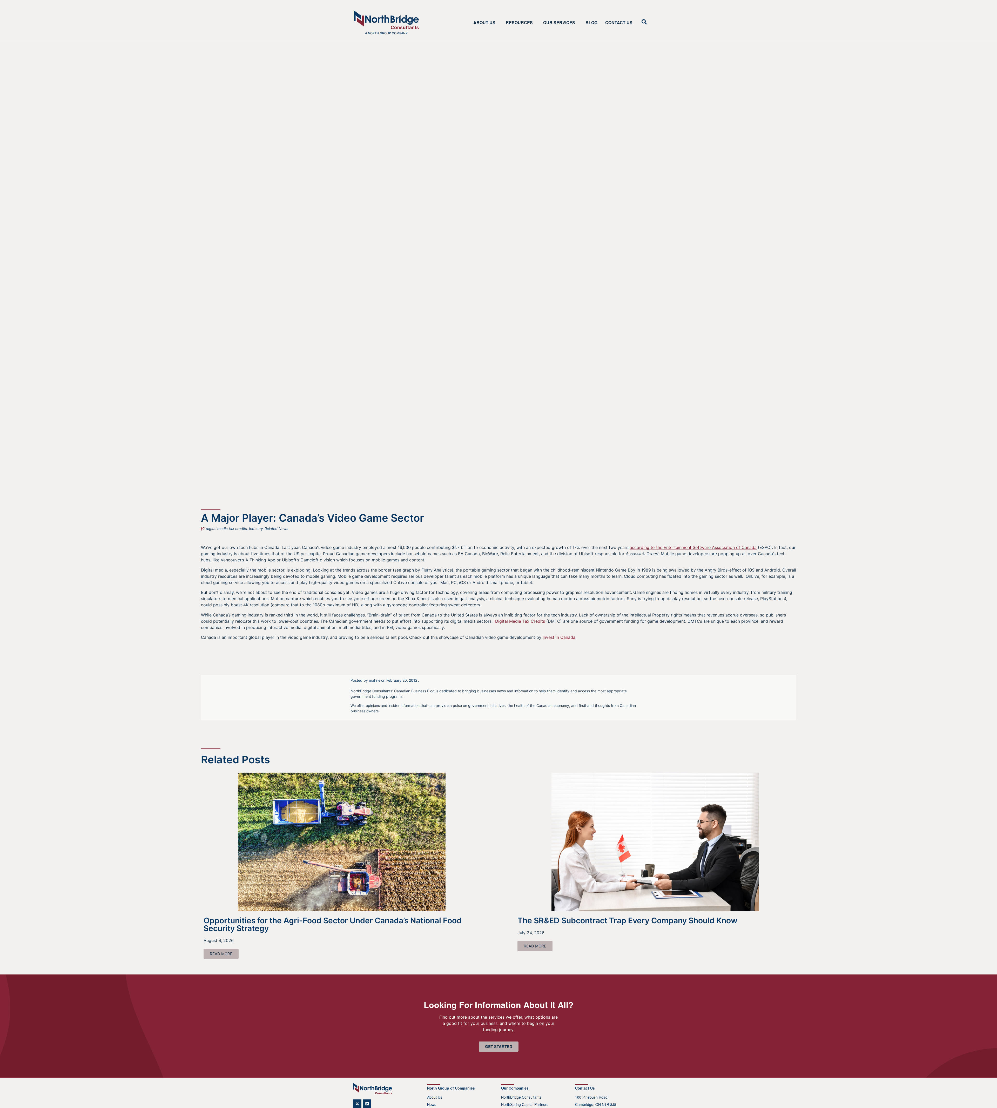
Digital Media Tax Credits (520, 621)
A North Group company (386, 33)
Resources (519, 22)
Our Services (559, 22)
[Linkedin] (367, 1103)
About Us (484, 22)
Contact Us (618, 22)
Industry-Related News (268, 528)
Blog (591, 22)
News (431, 1104)
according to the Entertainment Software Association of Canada (693, 547)
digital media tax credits (226, 528)
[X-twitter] (357, 1103)
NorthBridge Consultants (521, 1097)
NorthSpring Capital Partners (524, 1104)
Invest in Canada (559, 637)
